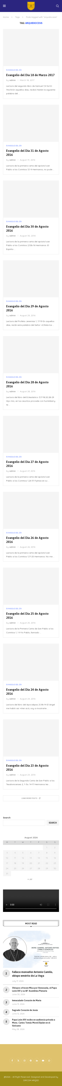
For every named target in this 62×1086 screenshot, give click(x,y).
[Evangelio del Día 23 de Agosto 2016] (31, 738)
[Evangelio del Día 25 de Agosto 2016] (31, 586)
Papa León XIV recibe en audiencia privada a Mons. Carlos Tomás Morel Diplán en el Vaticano (33, 1023)
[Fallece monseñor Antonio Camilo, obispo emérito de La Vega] (31, 949)
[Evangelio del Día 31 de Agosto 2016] (31, 123)
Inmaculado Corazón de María (26, 1000)
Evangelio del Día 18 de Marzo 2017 (30, 75)
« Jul (30, 879)
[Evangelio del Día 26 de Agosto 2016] (31, 510)
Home (6, 17)
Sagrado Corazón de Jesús (25, 1010)
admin (12, 80)
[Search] (57, 5)
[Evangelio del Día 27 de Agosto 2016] (31, 434)
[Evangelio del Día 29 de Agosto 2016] (31, 278)
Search (7, 817)
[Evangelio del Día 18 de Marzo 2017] (31, 47)
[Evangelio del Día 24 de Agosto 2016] (31, 662)
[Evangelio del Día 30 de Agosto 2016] (31, 199)
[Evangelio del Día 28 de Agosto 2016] (31, 354)
